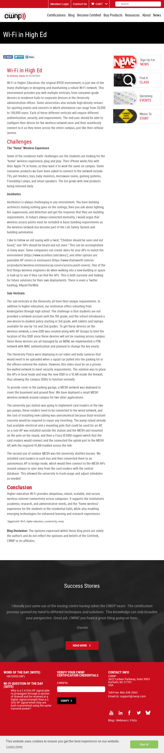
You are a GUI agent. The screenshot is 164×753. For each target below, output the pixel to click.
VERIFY (65, 701)
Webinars (122, 720)
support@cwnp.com (133, 696)
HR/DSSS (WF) (16, 676)
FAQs (133, 720)
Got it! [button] (144, 744)
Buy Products (113, 15)
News (157, 15)
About (146, 15)
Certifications (56, 15)
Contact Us (80, 4)
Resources (132, 15)
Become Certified (89, 15)
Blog (71, 15)
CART (99, 4)
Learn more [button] (14, 746)
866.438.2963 (129, 692)
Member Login (59, 4)
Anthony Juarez (17, 75)
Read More (80, 645)
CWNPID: (62, 683)
